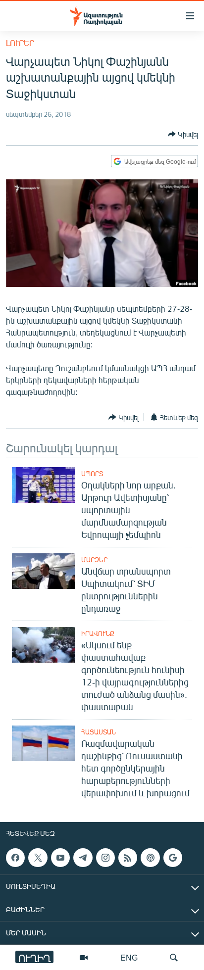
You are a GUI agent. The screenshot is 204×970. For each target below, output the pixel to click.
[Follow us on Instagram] (105, 857)
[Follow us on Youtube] (60, 857)
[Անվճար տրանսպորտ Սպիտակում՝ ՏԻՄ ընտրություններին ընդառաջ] (43, 571)
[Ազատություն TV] (84, 957)
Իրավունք (97, 633)
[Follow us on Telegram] (82, 857)
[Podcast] (150, 857)
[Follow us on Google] (172, 857)
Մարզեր (94, 560)
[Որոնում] (174, 957)
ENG (129, 957)
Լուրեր (20, 43)
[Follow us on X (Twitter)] (37, 857)
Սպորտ (92, 474)
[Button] (183, 134)
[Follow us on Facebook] (15, 857)
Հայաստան (98, 732)
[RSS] (127, 857)
